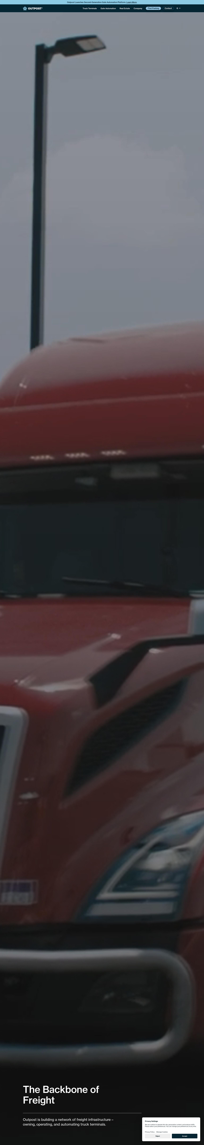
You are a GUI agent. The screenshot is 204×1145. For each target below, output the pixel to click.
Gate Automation (108, 8)
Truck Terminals (90, 8)
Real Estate (125, 8)
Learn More (131, 2)
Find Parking (153, 8)
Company (138, 8)
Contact (168, 8)
